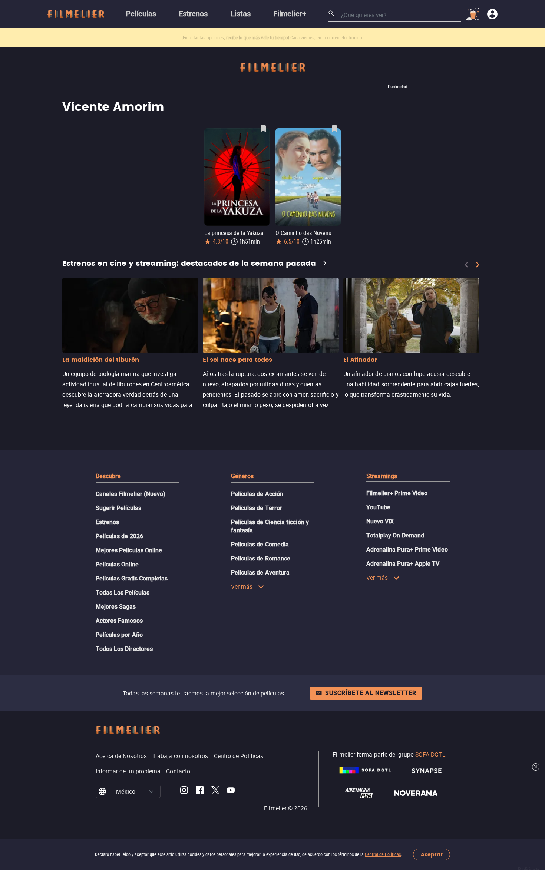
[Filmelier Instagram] (184, 791)
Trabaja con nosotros (180, 756)
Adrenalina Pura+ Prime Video (407, 549)
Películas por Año (119, 634)
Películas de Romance (261, 558)
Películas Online (117, 564)
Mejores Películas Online (129, 550)
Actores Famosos (119, 620)
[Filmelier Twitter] (215, 791)
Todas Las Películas (123, 592)
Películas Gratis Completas (132, 578)
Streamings (381, 476)
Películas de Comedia (260, 544)
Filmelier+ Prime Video (397, 493)
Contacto (178, 771)
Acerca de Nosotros (121, 756)
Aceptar (432, 854)
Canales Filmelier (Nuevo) (131, 493)
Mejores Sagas (116, 606)
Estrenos (107, 522)
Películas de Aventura (260, 572)
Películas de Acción (257, 493)
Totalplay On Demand (395, 535)
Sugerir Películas (118, 508)
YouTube (378, 507)
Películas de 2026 (119, 536)
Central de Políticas (383, 854)
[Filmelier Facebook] (200, 791)
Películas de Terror (257, 508)
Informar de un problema (128, 771)
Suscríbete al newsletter (370, 693)
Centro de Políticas (239, 756)
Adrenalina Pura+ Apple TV (403, 563)
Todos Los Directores (124, 648)
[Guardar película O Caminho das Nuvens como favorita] (334, 128)
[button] (151, 791)
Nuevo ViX (380, 521)
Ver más (242, 586)
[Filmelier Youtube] (231, 791)
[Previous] (466, 264)
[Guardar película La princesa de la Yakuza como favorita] (263, 128)
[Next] (477, 264)
